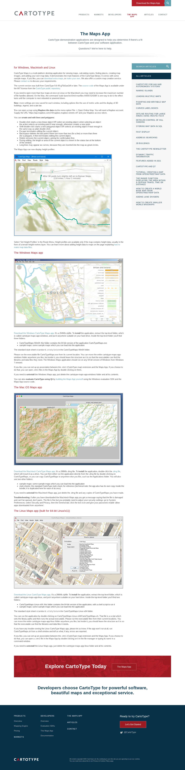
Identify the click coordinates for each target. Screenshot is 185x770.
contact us (25, 81)
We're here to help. (102, 48)
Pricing (17, 731)
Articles (149, 15)
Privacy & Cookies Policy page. (103, 761)
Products (84, 15)
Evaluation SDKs (48, 726)
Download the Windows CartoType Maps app (34, 333)
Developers (114, 15)
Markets (99, 15)
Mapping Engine (21, 726)
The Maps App (132, 16)
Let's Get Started (133, 724)
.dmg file (116, 471)
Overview (18, 721)
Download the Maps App (148, 3)
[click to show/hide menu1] (167, 3)
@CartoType (130, 732)
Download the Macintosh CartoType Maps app (34, 471)
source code (87, 86)
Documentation (47, 735)
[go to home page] (34, 16)
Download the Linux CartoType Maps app (32, 594)
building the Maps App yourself (69, 379)
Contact (162, 15)
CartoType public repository (48, 88)
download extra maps (53, 78)
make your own (73, 78)
